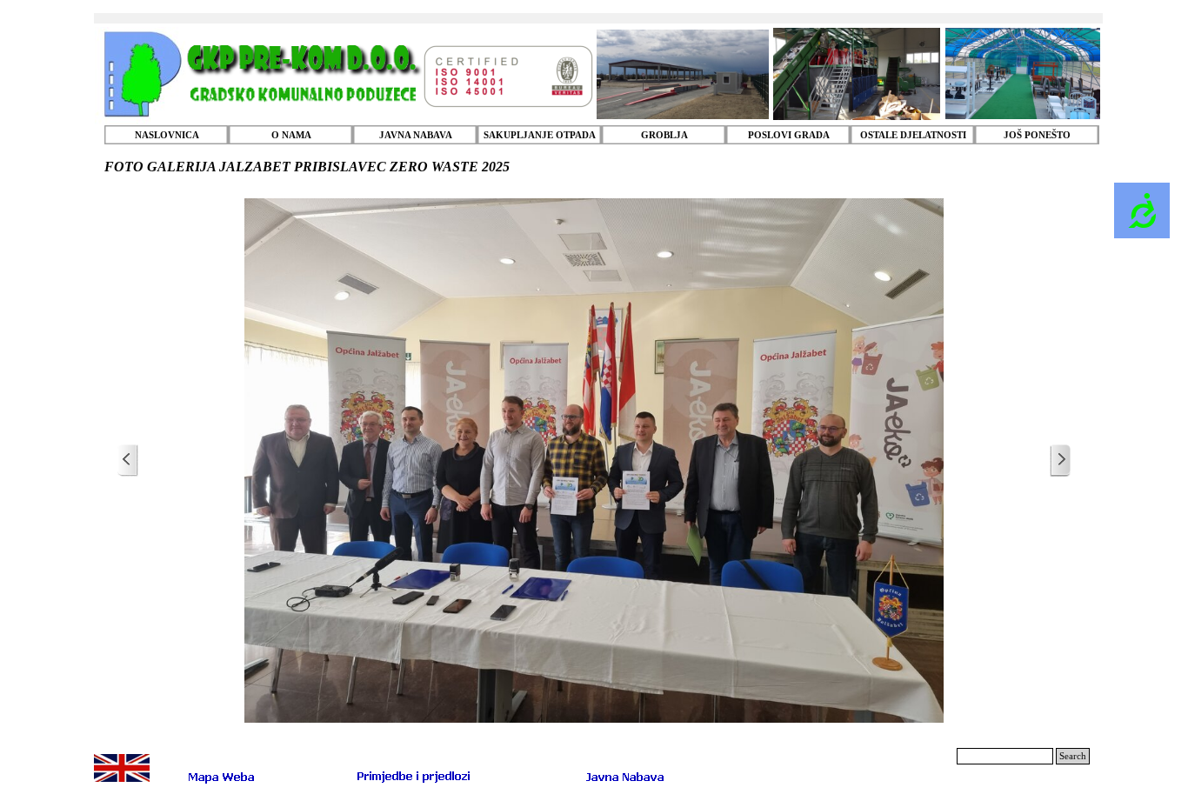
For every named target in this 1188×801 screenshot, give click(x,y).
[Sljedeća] (1060, 460)
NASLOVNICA (167, 135)
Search (1072, 756)
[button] (414, 775)
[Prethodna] (127, 460)
